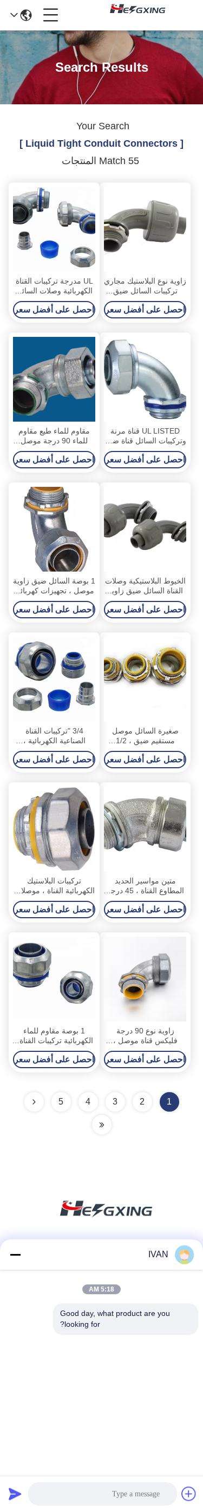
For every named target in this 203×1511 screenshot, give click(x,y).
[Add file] (189, 1494)
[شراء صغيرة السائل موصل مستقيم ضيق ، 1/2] (145, 679)
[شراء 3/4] (54, 679)
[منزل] (101, 1221)
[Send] (15, 1494)
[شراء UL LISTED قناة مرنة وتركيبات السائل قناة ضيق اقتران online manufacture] (145, 379)
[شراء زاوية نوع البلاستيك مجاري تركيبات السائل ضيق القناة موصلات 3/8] (145, 229)
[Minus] (15, 1254)
